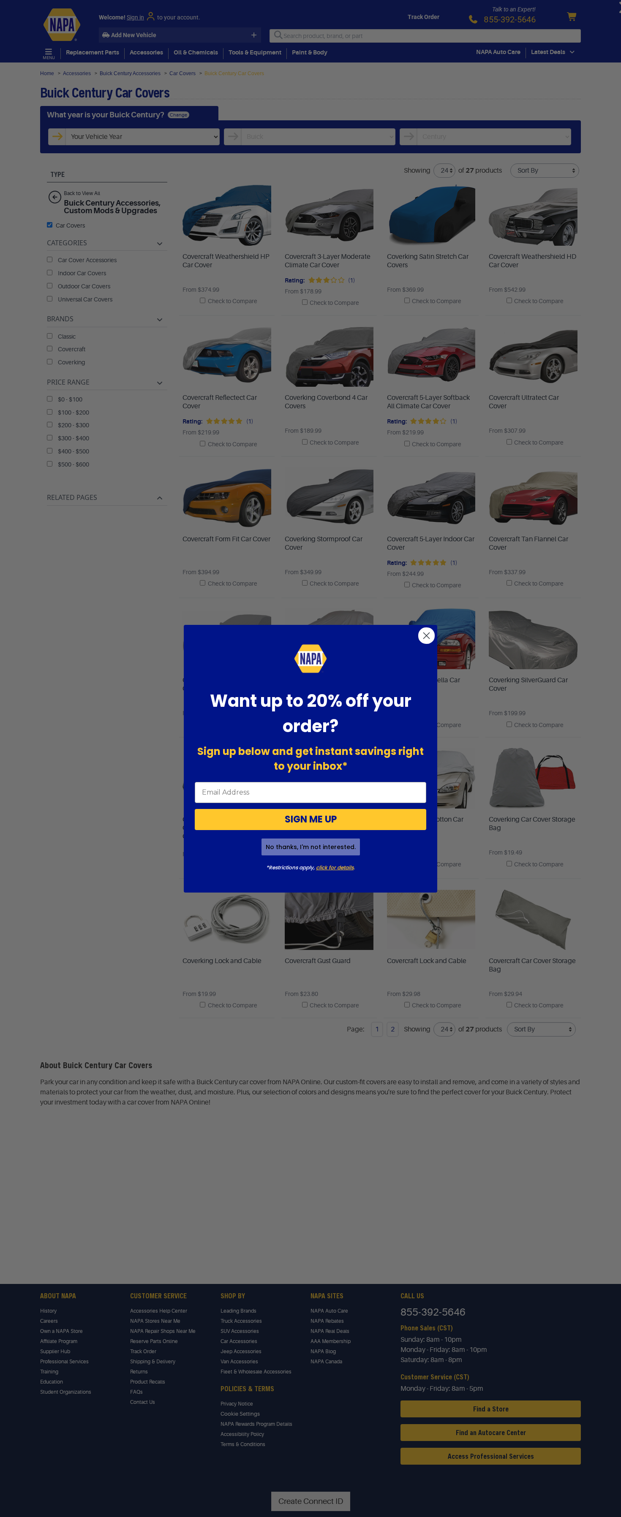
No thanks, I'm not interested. (311, 847)
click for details (335, 867)
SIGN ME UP (311, 819)
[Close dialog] (426, 635)
